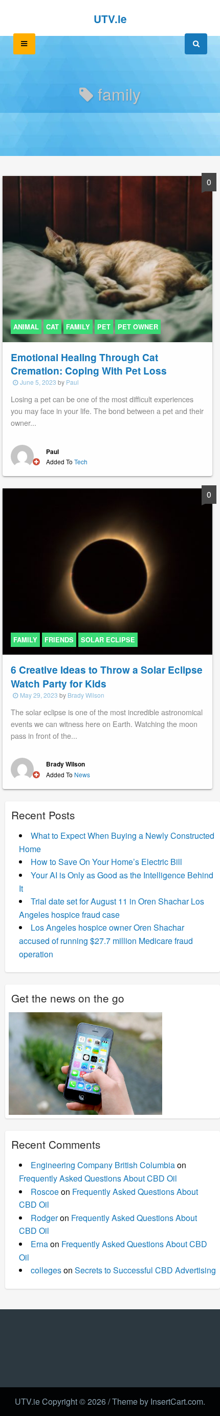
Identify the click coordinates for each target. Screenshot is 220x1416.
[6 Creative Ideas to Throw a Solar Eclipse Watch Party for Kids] (107, 571)
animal (26, 326)
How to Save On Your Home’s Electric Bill (106, 862)
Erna (39, 1244)
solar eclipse (108, 639)
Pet (104, 326)
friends (59, 639)
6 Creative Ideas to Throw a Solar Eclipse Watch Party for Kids (107, 676)
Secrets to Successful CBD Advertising (145, 1270)
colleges (46, 1270)
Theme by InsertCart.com (157, 1401)
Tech (80, 461)
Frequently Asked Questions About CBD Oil (98, 1178)
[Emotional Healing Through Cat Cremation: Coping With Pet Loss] (107, 258)
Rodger (44, 1218)
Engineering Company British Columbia (103, 1165)
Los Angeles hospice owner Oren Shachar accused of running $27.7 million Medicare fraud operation (106, 940)
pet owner (138, 326)
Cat (52, 326)
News (82, 774)
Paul (72, 382)
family (78, 326)
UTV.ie (110, 18)
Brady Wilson (86, 695)
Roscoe (45, 1191)
